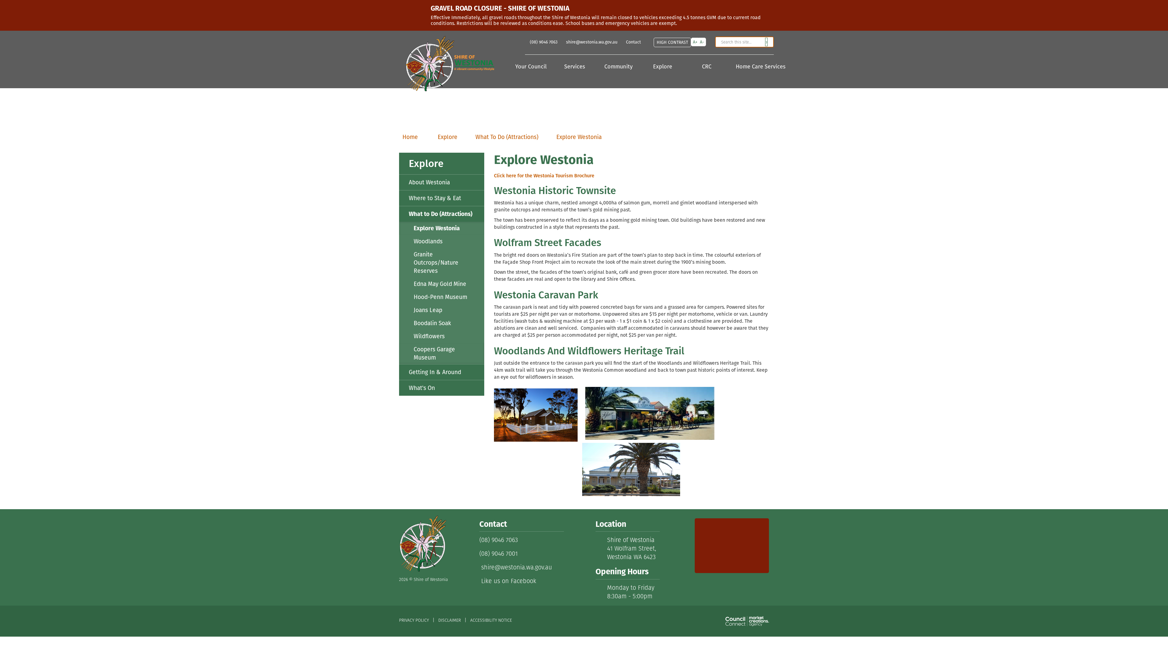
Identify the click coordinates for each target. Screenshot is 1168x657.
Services (575, 67)
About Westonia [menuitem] (429, 182)
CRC (707, 67)
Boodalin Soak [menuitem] (432, 323)
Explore (663, 67)
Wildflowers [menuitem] (429, 336)
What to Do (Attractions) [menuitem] (440, 214)
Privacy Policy (414, 620)
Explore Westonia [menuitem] (437, 228)
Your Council (531, 67)
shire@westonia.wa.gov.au (515, 567)
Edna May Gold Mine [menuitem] (440, 284)
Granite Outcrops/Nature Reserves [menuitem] (436, 262)
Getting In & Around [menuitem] (435, 372)
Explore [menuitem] (426, 163)
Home (410, 137)
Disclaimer (449, 620)
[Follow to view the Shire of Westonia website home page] (423, 543)
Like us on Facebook (507, 581)
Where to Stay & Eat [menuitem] (435, 198)
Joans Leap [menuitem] (428, 310)
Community (619, 67)
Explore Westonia (579, 137)
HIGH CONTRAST (672, 42)
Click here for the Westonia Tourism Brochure (544, 175)
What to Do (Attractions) (506, 137)
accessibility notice (491, 620)
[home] (446, 61)
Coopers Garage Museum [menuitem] (434, 353)
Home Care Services (755, 67)
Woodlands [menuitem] (428, 241)
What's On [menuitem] (422, 388)
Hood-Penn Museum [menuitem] (440, 297)
